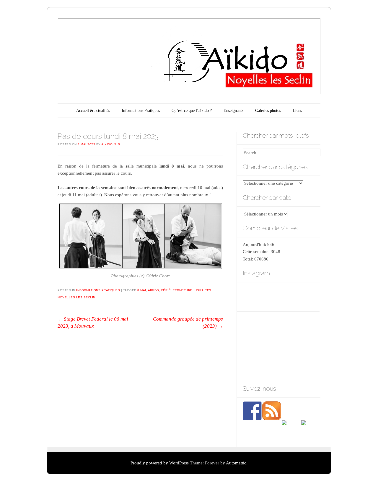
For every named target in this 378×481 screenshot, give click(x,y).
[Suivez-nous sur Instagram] (310, 429)
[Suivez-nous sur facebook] (252, 410)
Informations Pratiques (141, 110)
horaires (203, 290)
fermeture (183, 290)
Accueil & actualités (93, 110)
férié (166, 290)
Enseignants (233, 110)
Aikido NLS (110, 144)
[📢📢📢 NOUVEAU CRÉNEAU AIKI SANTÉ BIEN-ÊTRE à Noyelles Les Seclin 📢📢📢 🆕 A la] (307, 296)
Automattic (236, 463)
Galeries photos (268, 110)
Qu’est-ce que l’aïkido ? (192, 110)
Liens (297, 110)
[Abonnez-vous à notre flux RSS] (271, 410)
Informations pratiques (98, 290)
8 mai (141, 290)
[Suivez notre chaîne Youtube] (291, 429)
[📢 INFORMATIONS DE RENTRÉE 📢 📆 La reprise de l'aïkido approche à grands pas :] (307, 327)
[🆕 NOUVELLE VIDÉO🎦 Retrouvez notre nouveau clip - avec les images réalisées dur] (281, 327)
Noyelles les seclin (76, 297)
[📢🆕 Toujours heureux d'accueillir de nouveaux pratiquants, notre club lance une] (254, 327)
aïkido (153, 290)
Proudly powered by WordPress (160, 463)
